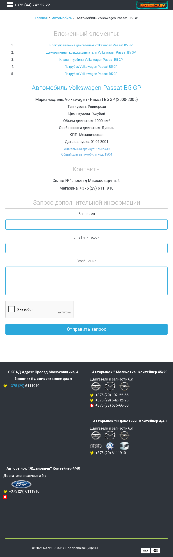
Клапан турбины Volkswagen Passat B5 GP (91, 59)
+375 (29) (16, 386)
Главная (41, 18)
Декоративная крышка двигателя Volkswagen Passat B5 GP (91, 52)
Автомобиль (62, 18)
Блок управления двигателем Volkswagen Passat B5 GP (91, 45)
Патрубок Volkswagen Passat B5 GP (91, 66)
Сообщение (86, 261)
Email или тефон (86, 237)
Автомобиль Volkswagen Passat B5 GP (86, 87)
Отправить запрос (86, 329)
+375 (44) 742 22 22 (32, 5)
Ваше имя (86, 214)
